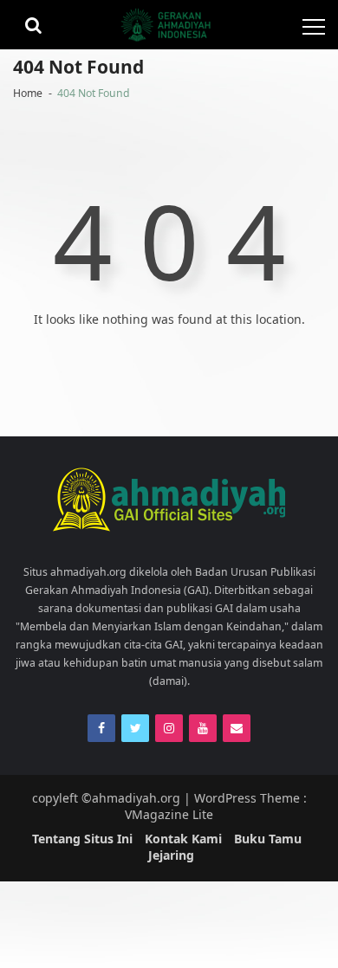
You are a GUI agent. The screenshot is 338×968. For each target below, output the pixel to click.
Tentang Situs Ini (82, 838)
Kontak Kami (183, 838)
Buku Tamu (268, 838)
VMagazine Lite (169, 814)
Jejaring (171, 855)
